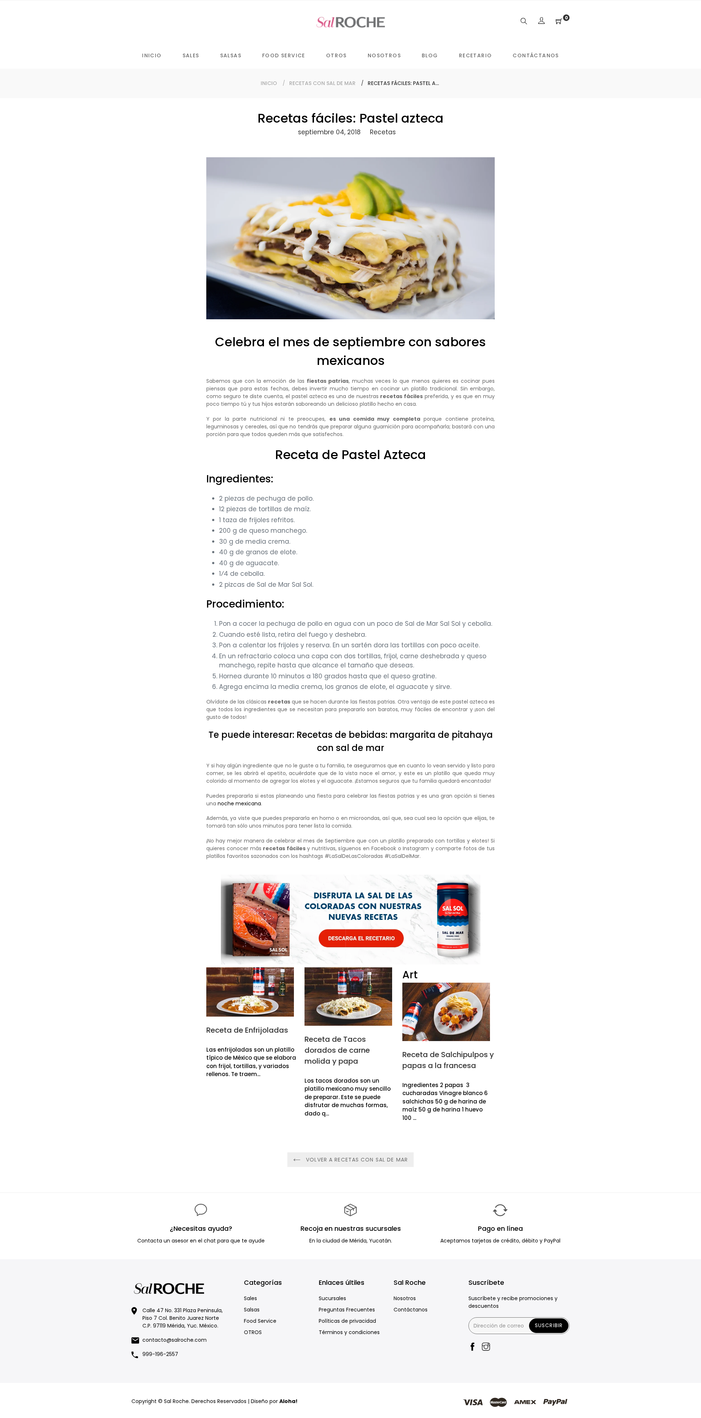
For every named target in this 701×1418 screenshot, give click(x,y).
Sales (250, 1298)
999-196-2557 (160, 1354)
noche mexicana (239, 803)
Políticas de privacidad (347, 1321)
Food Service (260, 1321)
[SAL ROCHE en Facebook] (472, 1347)
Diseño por (274, 1401)
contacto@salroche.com (174, 1340)
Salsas (252, 1309)
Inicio (269, 83)
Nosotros (405, 1298)
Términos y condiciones (349, 1332)
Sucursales (332, 1298)
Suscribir (549, 1325)
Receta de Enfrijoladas (247, 1030)
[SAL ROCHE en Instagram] (486, 1347)
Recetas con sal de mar (322, 83)
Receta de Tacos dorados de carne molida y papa (337, 1050)
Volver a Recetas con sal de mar (356, 1159)
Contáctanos (411, 1309)
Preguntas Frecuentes (347, 1309)
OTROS (253, 1332)
